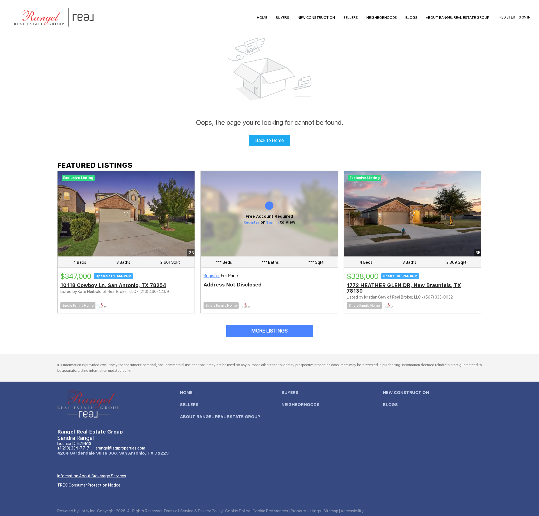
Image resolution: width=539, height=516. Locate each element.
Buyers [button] (282, 17)
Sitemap (330, 511)
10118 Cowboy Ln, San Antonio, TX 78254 (113, 285)
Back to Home (269, 140)
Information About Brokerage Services (91, 476)
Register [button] (507, 17)
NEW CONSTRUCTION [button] (316, 17)
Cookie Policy (237, 511)
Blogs (411, 17)
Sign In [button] (525, 17)
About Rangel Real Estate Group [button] (457, 17)
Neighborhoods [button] (381, 17)
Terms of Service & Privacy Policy (193, 511)
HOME (262, 17)
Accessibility (352, 511)
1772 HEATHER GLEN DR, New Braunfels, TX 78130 (404, 288)
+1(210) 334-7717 (73, 448)
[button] (187, 393)
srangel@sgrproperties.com (120, 448)
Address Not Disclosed (233, 285)
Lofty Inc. (87, 511)
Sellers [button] (350, 17)
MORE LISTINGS (270, 331)
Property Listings (306, 511)
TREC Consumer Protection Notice (88, 485)
